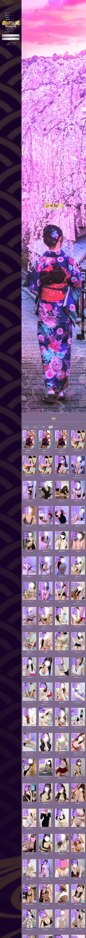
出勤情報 (9, 19)
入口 (7, 13)
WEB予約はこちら (10, 35)
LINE (11, 38)
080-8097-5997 (12, 42)
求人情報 (9, 31)
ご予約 (8, 29)
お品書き (9, 17)
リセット (56, 427)
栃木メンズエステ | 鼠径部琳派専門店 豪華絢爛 (11, 24)
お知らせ (9, 15)
